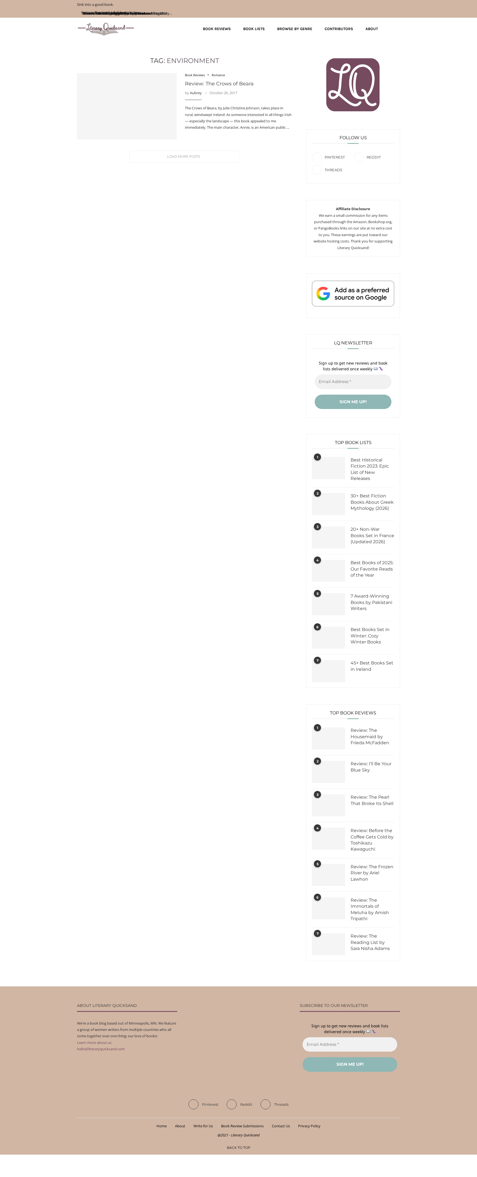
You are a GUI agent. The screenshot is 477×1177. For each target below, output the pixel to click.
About (371, 29)
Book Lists (254, 29)
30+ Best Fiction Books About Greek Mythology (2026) (372, 502)
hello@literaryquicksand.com (101, 1048)
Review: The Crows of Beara (219, 84)
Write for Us (203, 1125)
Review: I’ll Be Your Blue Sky (371, 766)
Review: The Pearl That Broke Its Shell (372, 800)
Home (162, 1125)
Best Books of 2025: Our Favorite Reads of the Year (372, 569)
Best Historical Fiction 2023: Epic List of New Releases (370, 469)
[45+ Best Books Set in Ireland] (328, 671)
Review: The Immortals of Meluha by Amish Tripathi (370, 909)
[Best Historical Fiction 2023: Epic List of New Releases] (328, 468)
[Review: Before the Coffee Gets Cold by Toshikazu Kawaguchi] (328, 839)
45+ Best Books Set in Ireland (372, 666)
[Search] (397, 29)
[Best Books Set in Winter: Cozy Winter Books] (328, 638)
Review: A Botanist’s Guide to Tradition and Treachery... (126, 13)
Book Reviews (217, 29)
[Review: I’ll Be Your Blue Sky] (328, 772)
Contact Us (281, 1125)
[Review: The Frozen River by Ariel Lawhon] (328, 875)
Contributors (339, 29)
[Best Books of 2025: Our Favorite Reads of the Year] (328, 571)
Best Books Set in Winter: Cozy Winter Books (370, 636)
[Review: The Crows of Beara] (127, 106)
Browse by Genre (294, 29)
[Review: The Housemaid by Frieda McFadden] (328, 738)
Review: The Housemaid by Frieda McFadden (370, 736)
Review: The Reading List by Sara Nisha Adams (370, 942)
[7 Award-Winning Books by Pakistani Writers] (328, 604)
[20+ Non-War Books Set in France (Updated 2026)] (328, 537)
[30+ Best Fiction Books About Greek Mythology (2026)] (328, 504)
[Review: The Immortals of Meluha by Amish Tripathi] (328, 908)
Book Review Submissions (242, 1125)
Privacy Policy (309, 1125)
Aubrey (196, 92)
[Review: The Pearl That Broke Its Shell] (328, 805)
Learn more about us (94, 1042)
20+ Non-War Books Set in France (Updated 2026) (372, 535)
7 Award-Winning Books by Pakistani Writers (371, 602)
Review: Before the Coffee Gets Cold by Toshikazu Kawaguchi (372, 840)
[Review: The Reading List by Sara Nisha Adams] (328, 944)
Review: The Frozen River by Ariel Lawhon (372, 873)
